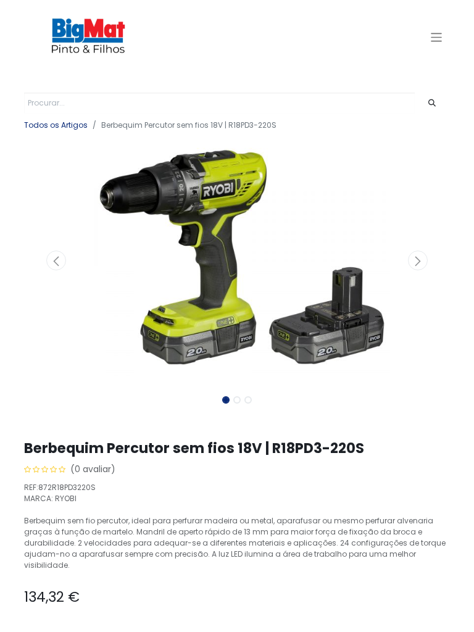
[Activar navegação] (437, 37)
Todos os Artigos (56, 125)
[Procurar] (432, 103)
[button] (56, 260)
